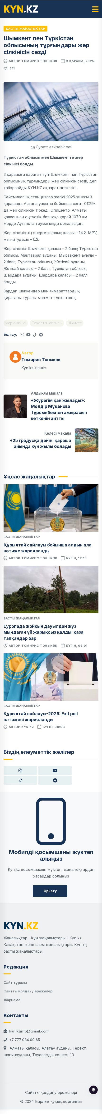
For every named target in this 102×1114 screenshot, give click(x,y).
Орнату (50, 891)
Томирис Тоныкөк (39, 61)
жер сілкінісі (15, 323)
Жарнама (12, 1000)
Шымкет (75, 323)
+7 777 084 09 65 (24, 1039)
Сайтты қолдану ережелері (28, 991)
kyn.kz (27, 727)
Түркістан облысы (47, 323)
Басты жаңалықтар (25, 29)
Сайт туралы (15, 982)
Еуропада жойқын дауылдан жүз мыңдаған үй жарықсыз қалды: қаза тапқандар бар (43, 632)
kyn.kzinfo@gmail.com (29, 1031)
